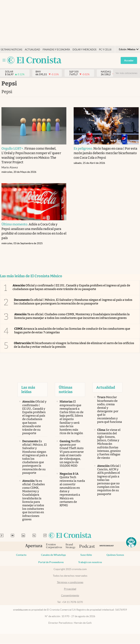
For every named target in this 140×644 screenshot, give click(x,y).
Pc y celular (107, 49)
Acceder (129, 60)
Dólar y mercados (84, 49)
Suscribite (86, 554)
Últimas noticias (11, 49)
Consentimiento (70, 595)
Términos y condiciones (70, 582)
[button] (131, 542)
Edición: (127, 49)
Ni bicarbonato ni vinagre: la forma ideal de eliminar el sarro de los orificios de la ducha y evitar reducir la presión (74, 344)
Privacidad (70, 588)
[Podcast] (87, 546)
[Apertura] (33, 546)
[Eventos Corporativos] (54, 546)
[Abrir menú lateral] (4, 60)
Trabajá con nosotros (90, 562)
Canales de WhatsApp (53, 554)
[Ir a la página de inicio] (34, 60)
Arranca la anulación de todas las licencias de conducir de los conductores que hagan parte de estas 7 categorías (72, 330)
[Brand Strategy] (71, 546)
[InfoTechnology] (107, 546)
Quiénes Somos (115, 554)
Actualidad (32, 49)
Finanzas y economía (56, 49)
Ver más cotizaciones (126, 73)
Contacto (21, 554)
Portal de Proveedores (51, 562)
